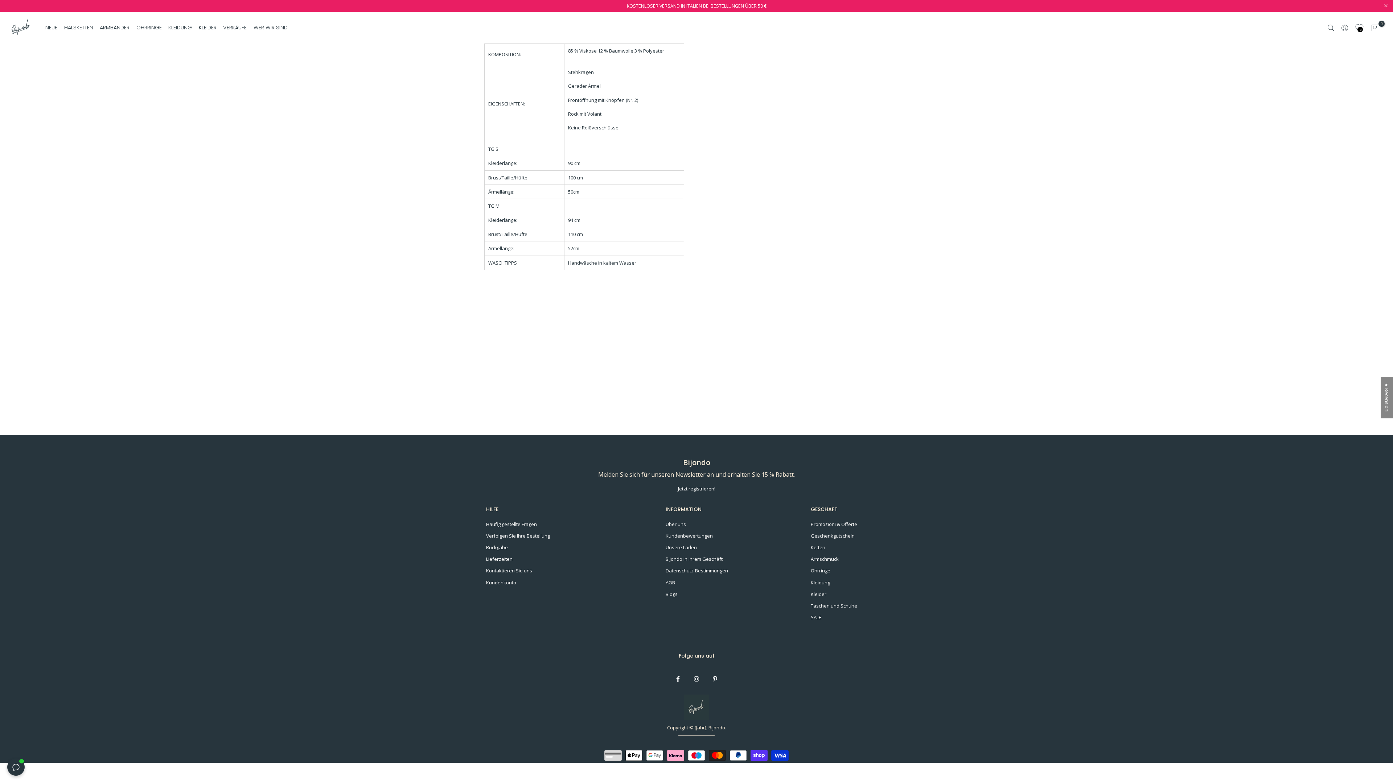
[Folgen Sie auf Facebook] (678, 679)
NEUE (51, 27)
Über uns (676, 524)
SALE (816, 617)
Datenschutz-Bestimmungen (697, 570)
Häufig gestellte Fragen (511, 524)
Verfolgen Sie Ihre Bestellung (518, 536)
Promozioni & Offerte (834, 524)
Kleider (818, 594)
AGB (670, 582)
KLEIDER (208, 27)
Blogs (672, 594)
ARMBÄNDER (115, 27)
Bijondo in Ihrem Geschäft (694, 559)
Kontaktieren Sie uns (509, 570)
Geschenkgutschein (833, 536)
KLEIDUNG (180, 27)
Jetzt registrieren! (696, 488)
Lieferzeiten (499, 559)
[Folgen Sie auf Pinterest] (715, 679)
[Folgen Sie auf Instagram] (696, 679)
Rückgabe (497, 547)
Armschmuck (825, 559)
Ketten (818, 547)
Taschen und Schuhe (834, 605)
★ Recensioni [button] (1387, 398)
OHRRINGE (149, 27)
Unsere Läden (681, 547)
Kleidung (820, 582)
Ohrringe (820, 570)
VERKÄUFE (235, 27)
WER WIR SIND (270, 27)
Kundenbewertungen (689, 536)
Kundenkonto (501, 582)
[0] (1375, 28)
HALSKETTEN (78, 27)
